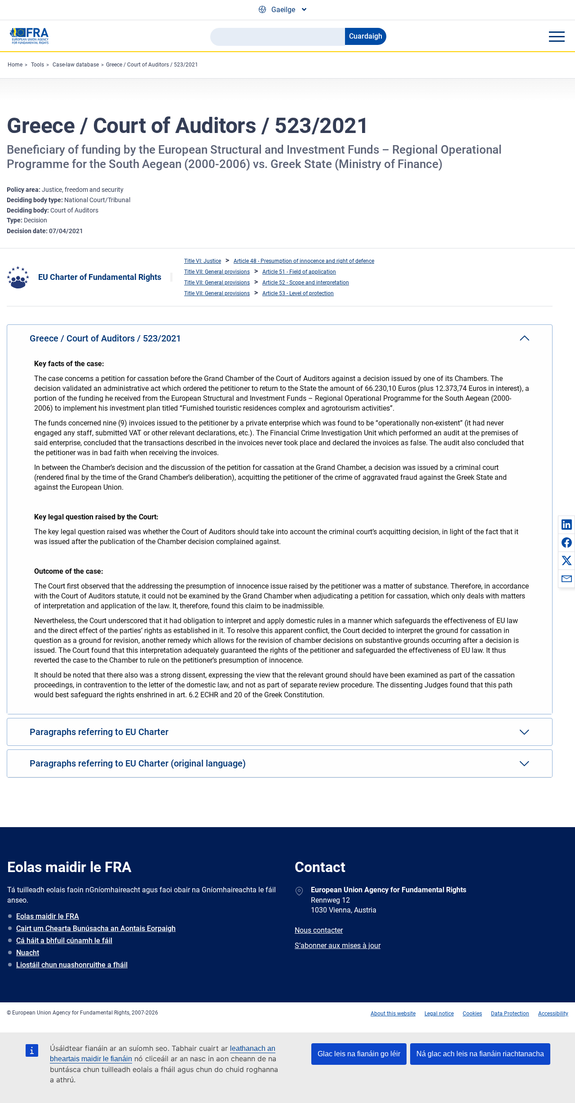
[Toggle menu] (556, 36)
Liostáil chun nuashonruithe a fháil (72, 965)
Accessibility (553, 1013)
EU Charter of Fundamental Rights (99, 277)
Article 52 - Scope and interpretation (305, 282)
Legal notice (439, 1013)
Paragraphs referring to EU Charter (99, 731)
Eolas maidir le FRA (47, 916)
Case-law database (76, 65)
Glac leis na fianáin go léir (359, 1054)
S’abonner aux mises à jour (337, 945)
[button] (566, 524)
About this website (393, 1013)
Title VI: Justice (202, 261)
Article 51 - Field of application (299, 272)
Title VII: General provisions (217, 272)
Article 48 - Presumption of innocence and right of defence (304, 261)
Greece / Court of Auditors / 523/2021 (152, 65)
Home (15, 65)
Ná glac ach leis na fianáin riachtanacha (480, 1054)
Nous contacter (319, 930)
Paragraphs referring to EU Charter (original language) (138, 763)
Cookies (472, 1013)
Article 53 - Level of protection (298, 293)
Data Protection (510, 1013)
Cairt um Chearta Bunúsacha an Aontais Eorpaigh (96, 928)
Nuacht (27, 952)
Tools (37, 65)
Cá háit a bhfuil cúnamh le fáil (64, 940)
